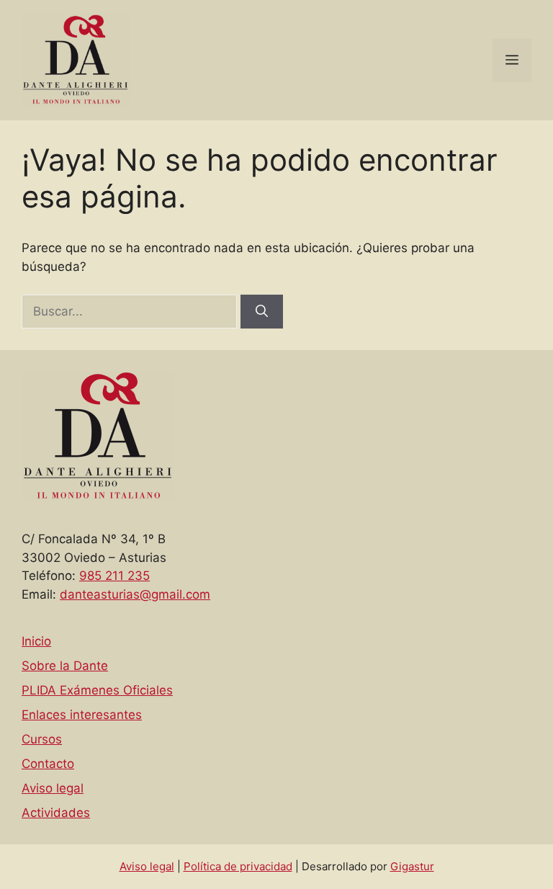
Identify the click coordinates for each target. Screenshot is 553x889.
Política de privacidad (238, 866)
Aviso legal (53, 788)
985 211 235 (114, 575)
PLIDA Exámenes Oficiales (97, 690)
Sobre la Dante (65, 665)
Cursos (42, 739)
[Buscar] (261, 312)
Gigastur (412, 866)
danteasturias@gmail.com (135, 594)
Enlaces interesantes (82, 714)
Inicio (36, 641)
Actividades (56, 812)
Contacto (48, 763)
